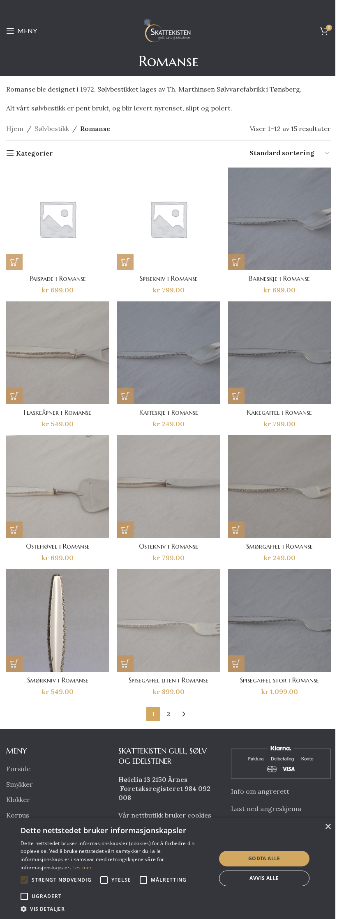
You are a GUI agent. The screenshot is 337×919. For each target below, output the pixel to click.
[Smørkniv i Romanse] (57, 620)
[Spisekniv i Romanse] (168, 219)
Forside (18, 769)
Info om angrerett (260, 791)
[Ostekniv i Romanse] (168, 486)
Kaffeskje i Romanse (168, 412)
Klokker (18, 799)
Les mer (82, 867)
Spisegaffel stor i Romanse (279, 680)
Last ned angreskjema (266, 808)
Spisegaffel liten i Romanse (168, 680)
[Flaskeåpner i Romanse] (57, 352)
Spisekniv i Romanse (169, 278)
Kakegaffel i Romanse (279, 412)
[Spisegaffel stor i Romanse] (279, 620)
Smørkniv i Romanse (57, 680)
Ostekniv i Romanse (168, 546)
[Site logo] (168, 30)
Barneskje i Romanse (279, 278)
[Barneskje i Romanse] (279, 219)
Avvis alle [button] (264, 878)
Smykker (19, 784)
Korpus (17, 815)
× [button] (328, 827)
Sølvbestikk (52, 128)
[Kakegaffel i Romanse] (279, 352)
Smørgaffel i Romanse (279, 546)
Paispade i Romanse (58, 278)
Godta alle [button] (264, 858)
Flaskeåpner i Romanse (57, 412)
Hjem (14, 128)
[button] (14, 262)
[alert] (168, 868)
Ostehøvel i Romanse (58, 546)
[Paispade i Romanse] (57, 219)
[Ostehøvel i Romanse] (57, 486)
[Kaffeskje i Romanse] (168, 352)
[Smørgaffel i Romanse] (279, 486)
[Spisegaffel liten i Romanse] (168, 620)
